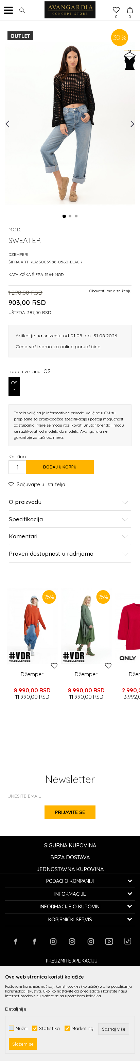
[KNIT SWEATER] (32, 626)
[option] (70, 123)
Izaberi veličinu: (29, 371)
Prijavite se (70, 812)
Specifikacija (26, 519)
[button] (22, 10)
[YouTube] (109, 941)
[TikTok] (128, 941)
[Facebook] (15, 941)
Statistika (49, 1028)
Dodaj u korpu (59, 467)
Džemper (32, 674)
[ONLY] (128, 658)
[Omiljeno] (116, 10)
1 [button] (64, 216)
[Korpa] (130, 3)
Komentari (23, 536)
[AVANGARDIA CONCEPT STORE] (70, 10)
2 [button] (70, 216)
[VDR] (19, 657)
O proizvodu (25, 502)
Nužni (22, 1028)
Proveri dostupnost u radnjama (51, 554)
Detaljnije (15, 1009)
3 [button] (76, 216)
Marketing (82, 1028)
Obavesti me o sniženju (110, 290)
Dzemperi (18, 254)
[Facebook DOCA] (34, 941)
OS (14, 386)
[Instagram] (53, 941)
